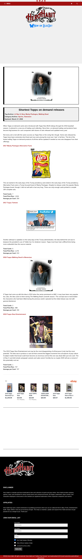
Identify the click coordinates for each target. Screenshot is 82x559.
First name (17, 522)
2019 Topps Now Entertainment (14, 314)
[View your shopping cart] (71, 4)
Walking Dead (43, 114)
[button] (77, 4)
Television (27, 116)
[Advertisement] (41, 46)
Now (23, 114)
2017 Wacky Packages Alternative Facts (17, 146)
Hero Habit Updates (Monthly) (24, 540)
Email (15, 534)
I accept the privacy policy (23, 545)
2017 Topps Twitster (10, 202)
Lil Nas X (17, 114)
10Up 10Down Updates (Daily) (24, 543)
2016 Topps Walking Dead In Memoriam (17, 257)
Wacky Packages (32, 114)
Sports (20, 116)
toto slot (5, 481)
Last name (17, 528)
